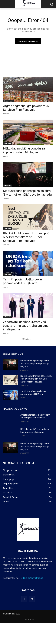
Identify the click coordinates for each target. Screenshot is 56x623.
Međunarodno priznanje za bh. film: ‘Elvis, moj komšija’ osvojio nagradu (34, 363)
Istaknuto (7, 143)
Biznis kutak (8, 101)
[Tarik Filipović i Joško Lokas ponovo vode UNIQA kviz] (28, 263)
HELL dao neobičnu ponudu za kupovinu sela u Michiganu (24, 150)
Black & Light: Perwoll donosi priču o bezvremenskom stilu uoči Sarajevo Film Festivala (27, 237)
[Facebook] (24, 599)
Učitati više (27, 339)
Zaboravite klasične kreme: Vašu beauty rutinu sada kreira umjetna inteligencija (26, 325)
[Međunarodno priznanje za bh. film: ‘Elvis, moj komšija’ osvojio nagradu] (28, 174)
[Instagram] (32, 599)
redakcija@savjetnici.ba (32, 577)
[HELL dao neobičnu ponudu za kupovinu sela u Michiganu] (28, 132)
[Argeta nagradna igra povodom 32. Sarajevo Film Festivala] (28, 89)
